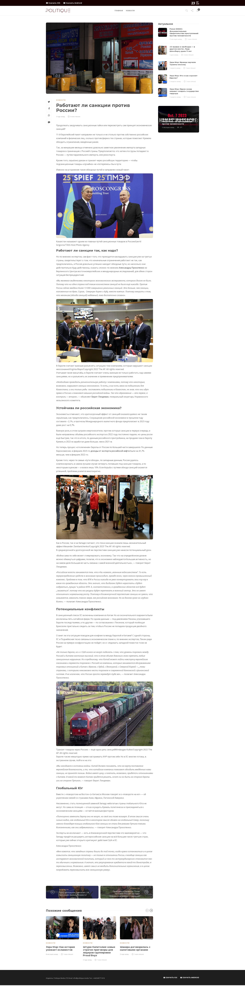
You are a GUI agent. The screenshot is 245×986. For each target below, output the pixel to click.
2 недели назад (175, 81)
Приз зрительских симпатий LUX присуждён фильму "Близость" (74, 893)
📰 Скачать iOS (53, 3)
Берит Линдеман (100, 396)
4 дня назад (174, 55)
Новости (130, 11)
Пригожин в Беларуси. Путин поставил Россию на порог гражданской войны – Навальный (124, 893)
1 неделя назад (175, 68)
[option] (62, 936)
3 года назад (60, 117)
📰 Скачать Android (72, 3)
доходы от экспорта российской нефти (110, 451)
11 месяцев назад (176, 39)
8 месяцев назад (52, 954)
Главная (119, 11)
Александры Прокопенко (131, 267)
